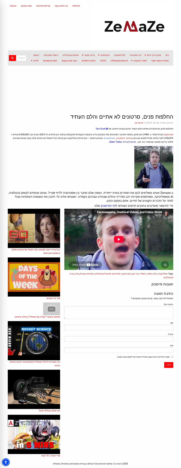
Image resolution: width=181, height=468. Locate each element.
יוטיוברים (116, 274)
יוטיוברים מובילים (71, 55)
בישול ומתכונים (51, 55)
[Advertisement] (90, 87)
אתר (171, 345)
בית (167, 55)
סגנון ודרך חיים (154, 55)
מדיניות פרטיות (43, 6)
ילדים (36, 60)
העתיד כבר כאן (139, 274)
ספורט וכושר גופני (160, 60)
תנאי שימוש (26, 6)
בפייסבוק (120, 138)
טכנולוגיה (105, 55)
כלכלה (103, 60)
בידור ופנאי (89, 55)
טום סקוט (168, 134)
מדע (77, 274)
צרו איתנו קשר (61, 6)
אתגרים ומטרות (50, 60)
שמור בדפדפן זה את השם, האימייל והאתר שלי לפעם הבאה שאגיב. (143, 356)
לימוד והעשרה (140, 60)
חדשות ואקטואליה (119, 60)
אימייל (170, 334)
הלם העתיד (152, 274)
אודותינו (76, 6)
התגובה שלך (168, 304)
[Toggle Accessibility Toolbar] (5, 462)
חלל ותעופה (119, 55)
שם (172, 322)
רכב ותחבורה (135, 55)
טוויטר (128, 138)
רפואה (36, 55)
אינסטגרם (108, 138)
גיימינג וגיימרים (89, 60)
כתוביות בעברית (87, 274)
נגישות (13, 6)
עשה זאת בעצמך (69, 60)
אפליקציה (162, 274)
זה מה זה (139, 123)
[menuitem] (167, 55)
